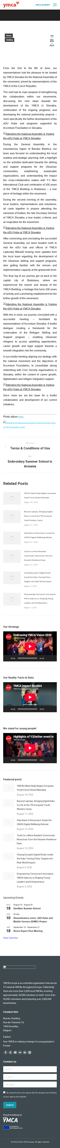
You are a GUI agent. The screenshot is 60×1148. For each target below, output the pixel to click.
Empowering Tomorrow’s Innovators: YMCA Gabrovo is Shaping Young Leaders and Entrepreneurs (40, 598)
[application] (30, 646)
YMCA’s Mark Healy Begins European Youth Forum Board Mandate (40, 495)
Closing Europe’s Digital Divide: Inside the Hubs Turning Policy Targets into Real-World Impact (38, 577)
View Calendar (10, 937)
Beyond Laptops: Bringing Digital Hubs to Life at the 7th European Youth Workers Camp (38, 515)
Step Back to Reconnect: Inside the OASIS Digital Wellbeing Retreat (39, 535)
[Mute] (47, 658)
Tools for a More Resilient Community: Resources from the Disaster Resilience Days (38, 555)
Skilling (9, 40)
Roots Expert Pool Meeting (28, 930)
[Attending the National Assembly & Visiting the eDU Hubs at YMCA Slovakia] (30, 138)
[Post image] (12, 498)
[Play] (7, 658)
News (8, 36)
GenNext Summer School (27, 908)
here (20, 416)
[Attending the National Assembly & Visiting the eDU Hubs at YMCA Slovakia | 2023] (30, 427)
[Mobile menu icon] (55, 5)
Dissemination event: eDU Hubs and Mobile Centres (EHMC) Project (33, 919)
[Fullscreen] (52, 658)
